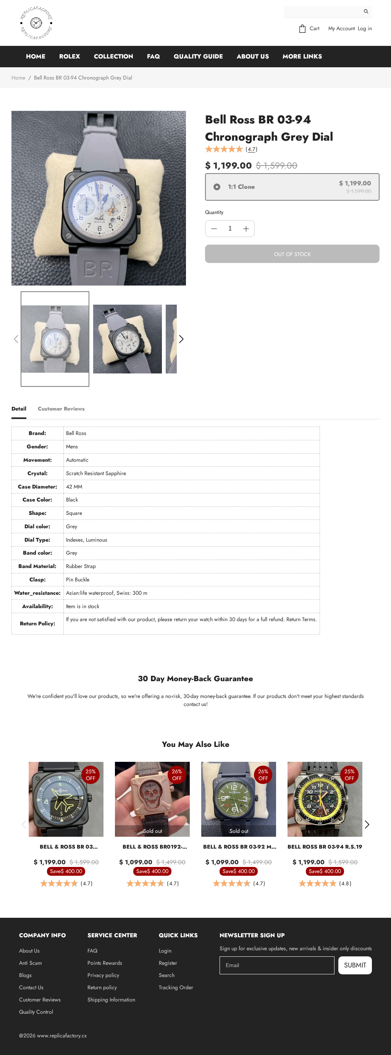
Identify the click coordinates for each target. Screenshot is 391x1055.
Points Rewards (104, 963)
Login (165, 950)
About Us (253, 56)
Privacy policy (103, 975)
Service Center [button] (112, 935)
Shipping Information (111, 999)
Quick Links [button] (178, 935)
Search (166, 975)
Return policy (102, 987)
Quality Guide (198, 56)
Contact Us (31, 987)
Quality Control (36, 1012)
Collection (113, 56)
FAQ (153, 56)
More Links (302, 56)
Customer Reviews (40, 999)
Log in (365, 28)
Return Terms (300, 619)
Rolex (69, 56)
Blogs (25, 975)
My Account (341, 28)
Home (35, 56)
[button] (16, 339)
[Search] (366, 11)
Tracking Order (176, 987)
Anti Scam (30, 963)
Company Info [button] (42, 935)
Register (168, 963)
